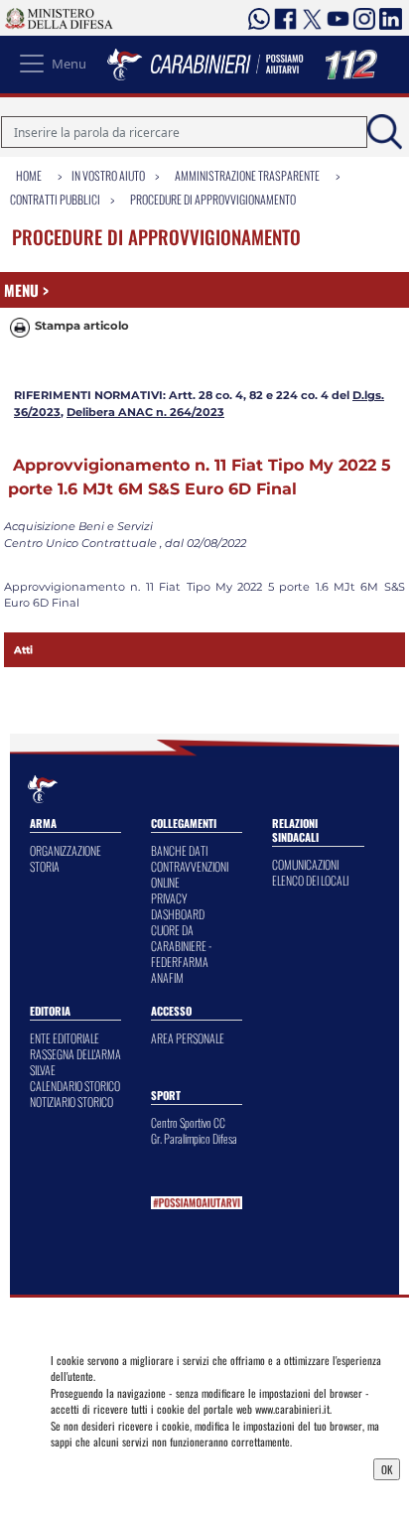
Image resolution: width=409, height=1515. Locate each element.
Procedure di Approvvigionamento (213, 199)
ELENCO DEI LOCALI (310, 880)
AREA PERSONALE (187, 1038)
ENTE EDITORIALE (64, 1038)
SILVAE (43, 1069)
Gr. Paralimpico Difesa (194, 1138)
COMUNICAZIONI (305, 864)
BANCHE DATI (179, 850)
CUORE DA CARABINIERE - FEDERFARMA (181, 945)
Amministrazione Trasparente (247, 175)
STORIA (45, 866)
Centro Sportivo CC (188, 1122)
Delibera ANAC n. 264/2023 (145, 412)
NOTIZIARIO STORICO (71, 1101)
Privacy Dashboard (98, 1467)
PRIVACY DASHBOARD (177, 906)
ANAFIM (167, 977)
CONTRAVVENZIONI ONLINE (189, 874)
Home (29, 175)
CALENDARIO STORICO (75, 1085)
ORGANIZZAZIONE (65, 850)
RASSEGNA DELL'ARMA (75, 1053)
